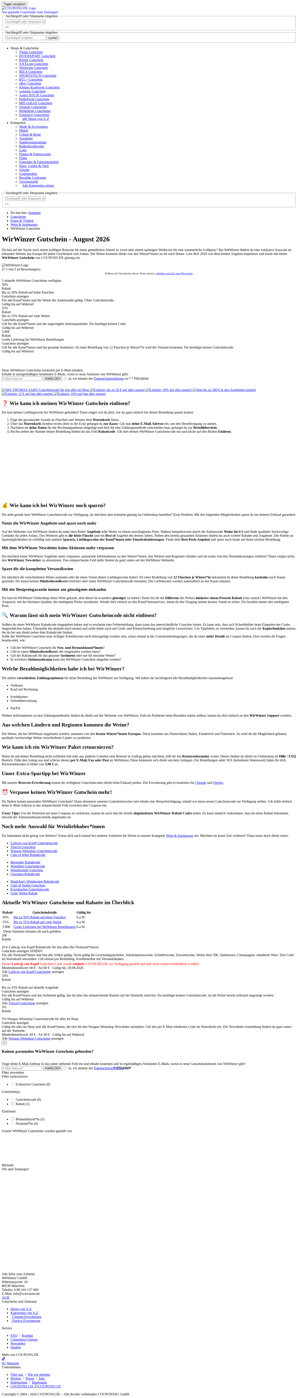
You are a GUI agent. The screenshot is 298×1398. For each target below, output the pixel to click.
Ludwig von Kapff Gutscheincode (34, 843)
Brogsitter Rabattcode (25, 862)
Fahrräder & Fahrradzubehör (39, 162)
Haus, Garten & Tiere (34, 166)
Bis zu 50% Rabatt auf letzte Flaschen (40, 917)
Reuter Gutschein (31, 60)
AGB (5, 1297)
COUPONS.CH (22, 1386)
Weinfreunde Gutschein (26, 870)
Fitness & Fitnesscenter (35, 154)
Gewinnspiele (28, 181)
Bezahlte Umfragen (32, 177)
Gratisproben (28, 174)
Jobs (42, 1378)
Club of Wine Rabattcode (27, 855)
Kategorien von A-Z (24, 1313)
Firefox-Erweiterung (25, 1321)
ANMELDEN (52, 378)
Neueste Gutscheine (33, 107)
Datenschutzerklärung (109, 378)
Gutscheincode (28, 1099)
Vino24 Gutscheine (22, 1003)
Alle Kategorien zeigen (38, 185)
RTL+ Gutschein (31, 79)
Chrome (200, 782)
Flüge (23, 158)
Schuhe (24, 170)
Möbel (23, 130)
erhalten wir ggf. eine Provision (174, 273)
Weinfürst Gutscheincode (27, 866)
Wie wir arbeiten (38, 1374)
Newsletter (17, 1343)
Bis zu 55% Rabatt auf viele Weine (38, 922)
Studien (15, 1347)
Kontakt (27, 1335)
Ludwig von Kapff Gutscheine (30, 972)
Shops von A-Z (21, 1309)
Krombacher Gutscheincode (29, 889)
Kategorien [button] (18, 123)
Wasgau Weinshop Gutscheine (29, 1038)
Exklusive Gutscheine (34, 115)
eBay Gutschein (30, 83)
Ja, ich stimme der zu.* (107, 378)
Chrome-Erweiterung (25, 1317)
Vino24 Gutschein (23, 847)
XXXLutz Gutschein (33, 64)
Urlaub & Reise (30, 134)
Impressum (39, 1382)
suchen (52, 37)
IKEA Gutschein (30, 71)
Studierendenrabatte (32, 142)
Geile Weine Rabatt (23, 893)
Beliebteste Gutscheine (35, 111)
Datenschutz (18, 1382)
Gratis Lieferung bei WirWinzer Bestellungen (45, 927)
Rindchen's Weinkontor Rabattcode (34, 881)
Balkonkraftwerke (31, 146)
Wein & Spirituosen (179, 835)
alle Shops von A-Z (35, 119)
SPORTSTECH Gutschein (37, 75)
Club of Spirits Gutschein (27, 885)
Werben (15, 1378)
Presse (30, 1378)
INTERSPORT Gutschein (37, 56)
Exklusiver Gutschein (33, 1084)
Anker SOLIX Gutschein (36, 95)
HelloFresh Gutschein (34, 99)
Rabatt (22, 1104)
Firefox (218, 782)
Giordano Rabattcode (25, 874)
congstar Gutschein (32, 91)
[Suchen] (7, 27)
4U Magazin (10, 1363)
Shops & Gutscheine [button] (24, 48)
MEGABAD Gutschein (35, 103)
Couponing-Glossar (24, 1339)
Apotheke (26, 138)
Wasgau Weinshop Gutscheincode (33, 851)
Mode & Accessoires (33, 126)
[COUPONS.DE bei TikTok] (3, 1359)
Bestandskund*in (30, 1119)
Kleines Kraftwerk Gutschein (39, 87)
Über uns (16, 1374)
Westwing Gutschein (33, 68)
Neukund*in (27, 1123)
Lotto (23, 150)
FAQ (13, 1335)
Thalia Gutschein (31, 52)
